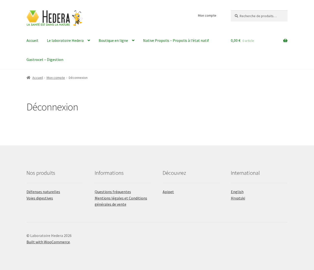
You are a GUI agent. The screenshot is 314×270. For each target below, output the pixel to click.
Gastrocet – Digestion (44, 59)
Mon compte (207, 15)
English (237, 191)
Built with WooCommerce (48, 241)
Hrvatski (238, 198)
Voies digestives (39, 198)
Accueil (32, 40)
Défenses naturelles (43, 191)
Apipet (168, 191)
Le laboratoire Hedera (65, 40)
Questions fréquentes (113, 191)
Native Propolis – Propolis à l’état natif (176, 40)
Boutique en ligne (113, 40)
